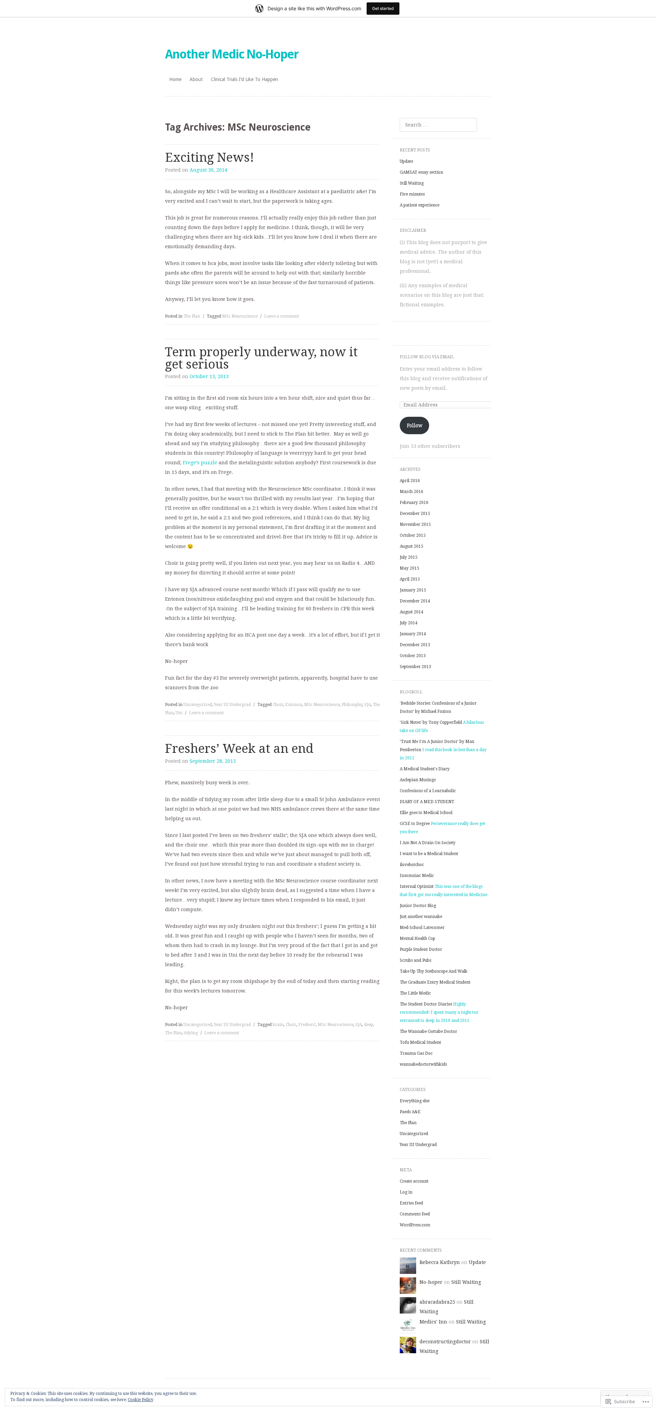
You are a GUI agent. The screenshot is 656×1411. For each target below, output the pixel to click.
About (196, 79)
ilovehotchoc (412, 864)
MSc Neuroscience (240, 316)
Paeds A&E (410, 1111)
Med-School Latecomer (422, 927)
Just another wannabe (421, 916)
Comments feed (415, 1214)
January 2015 (413, 590)
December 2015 (415, 513)
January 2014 (413, 633)
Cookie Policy (140, 1399)
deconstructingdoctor (445, 1341)
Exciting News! (209, 157)
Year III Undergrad (232, 704)
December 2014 (415, 601)
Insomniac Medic (417, 875)
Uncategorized (197, 704)
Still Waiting (412, 183)
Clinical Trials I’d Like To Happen (244, 79)
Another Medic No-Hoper (231, 54)
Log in (406, 1192)
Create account (414, 1181)
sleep (368, 1024)
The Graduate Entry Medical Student (435, 982)
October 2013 (413, 655)
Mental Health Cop (417, 938)
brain (278, 1024)
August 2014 (411, 612)
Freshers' (307, 1024)
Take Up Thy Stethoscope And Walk (433, 971)
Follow (414, 425)
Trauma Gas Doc (416, 1053)
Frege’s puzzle (200, 462)
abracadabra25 (437, 1302)
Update (406, 161)
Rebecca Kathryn (440, 1262)
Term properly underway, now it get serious (261, 358)
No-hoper (431, 1282)
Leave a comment (281, 316)
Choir (278, 704)
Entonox (293, 704)
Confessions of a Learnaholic (428, 790)
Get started (383, 8)
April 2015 (410, 579)
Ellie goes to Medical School (426, 812)
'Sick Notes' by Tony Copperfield (431, 722)
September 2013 (415, 666)
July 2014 (409, 623)
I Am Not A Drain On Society (427, 842)
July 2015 (409, 557)
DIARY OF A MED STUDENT (427, 801)
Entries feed (411, 1203)
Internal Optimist (417, 886)
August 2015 (411, 546)
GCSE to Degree (415, 823)
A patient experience (419, 205)
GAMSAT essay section (421, 172)
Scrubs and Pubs (415, 960)
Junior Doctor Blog (418, 905)
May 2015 (409, 568)
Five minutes (412, 194)
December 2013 (415, 644)
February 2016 (414, 502)
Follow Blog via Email (427, 357)
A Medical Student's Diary (425, 769)
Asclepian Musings (418, 779)
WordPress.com (415, 1225)
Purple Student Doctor (421, 949)
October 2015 (413, 535)
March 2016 (411, 491)
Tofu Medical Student (420, 1042)
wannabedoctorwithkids (423, 1064)
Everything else (414, 1101)
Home (175, 79)
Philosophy (352, 704)
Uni (179, 712)
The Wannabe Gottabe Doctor (428, 1031)
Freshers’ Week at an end (239, 748)
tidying (191, 1032)
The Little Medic (415, 993)
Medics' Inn (433, 1322)
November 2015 (415, 524)
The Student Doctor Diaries (426, 1004)
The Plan (191, 316)
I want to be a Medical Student (429, 853)
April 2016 (410, 480)
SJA (367, 704)
